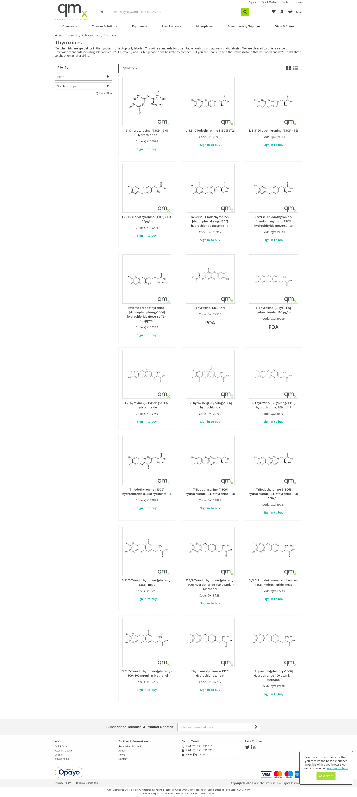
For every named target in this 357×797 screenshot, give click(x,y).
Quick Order (269, 2)
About (121, 750)
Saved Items (62, 758)
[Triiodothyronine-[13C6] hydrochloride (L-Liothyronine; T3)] (146, 460)
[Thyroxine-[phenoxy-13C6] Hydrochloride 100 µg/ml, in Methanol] (273, 642)
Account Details (64, 750)
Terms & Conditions (87, 782)
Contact (285, 2)
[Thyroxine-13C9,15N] (210, 279)
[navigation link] (274, 11)
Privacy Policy (63, 782)
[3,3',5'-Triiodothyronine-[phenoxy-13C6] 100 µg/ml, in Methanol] (146, 642)
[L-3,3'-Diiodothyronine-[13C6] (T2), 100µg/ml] (146, 188)
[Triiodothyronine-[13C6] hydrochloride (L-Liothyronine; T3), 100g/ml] (273, 460)
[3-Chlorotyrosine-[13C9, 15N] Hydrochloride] (146, 101)
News (299, 2)
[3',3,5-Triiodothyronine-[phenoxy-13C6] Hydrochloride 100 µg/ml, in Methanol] (210, 551)
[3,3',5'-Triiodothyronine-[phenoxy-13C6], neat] (146, 551)
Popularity (128, 68)
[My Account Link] (282, 11)
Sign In (253, 2)
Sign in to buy (147, 149)
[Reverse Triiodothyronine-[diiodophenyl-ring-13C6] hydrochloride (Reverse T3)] (210, 188)
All (102, 12)
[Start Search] (245, 12)
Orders (59, 754)
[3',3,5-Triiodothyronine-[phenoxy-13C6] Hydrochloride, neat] (273, 551)
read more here (337, 768)
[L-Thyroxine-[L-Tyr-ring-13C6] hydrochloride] (146, 374)
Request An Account (129, 746)
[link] (247, 747)
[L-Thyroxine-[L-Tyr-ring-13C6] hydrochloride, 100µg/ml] (273, 374)
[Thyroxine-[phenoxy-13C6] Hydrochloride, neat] (210, 642)
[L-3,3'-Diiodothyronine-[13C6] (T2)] (210, 101)
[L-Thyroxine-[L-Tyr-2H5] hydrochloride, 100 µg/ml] (273, 279)
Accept (328, 776)
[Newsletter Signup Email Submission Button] (256, 727)
